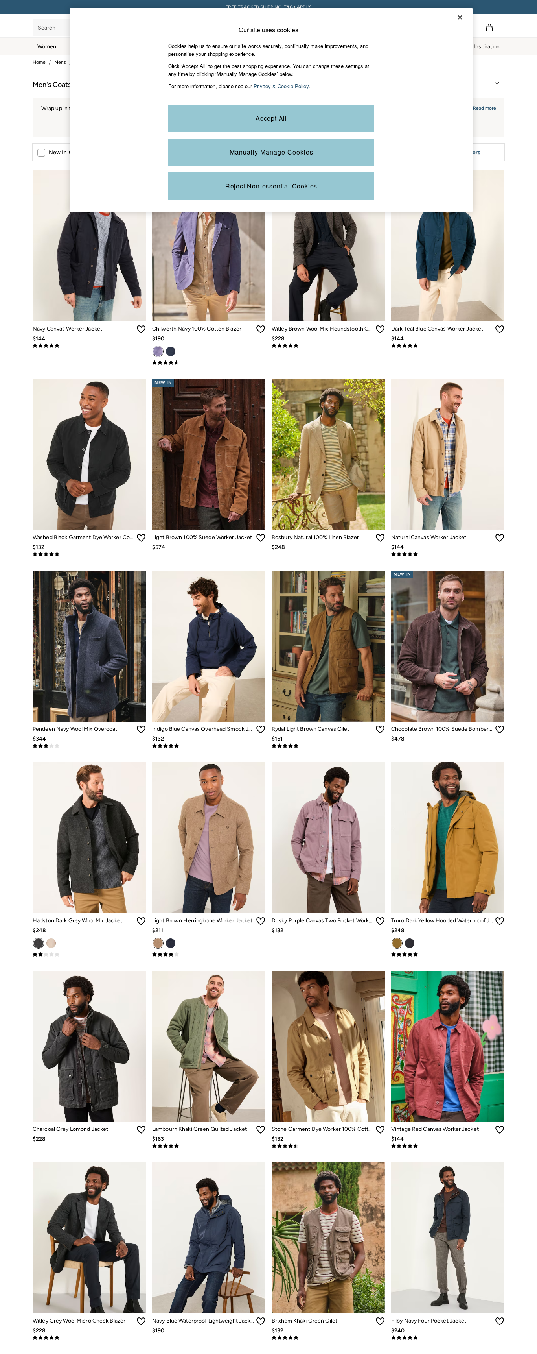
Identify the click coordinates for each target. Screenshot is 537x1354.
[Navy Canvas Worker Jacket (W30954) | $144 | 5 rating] (89, 346)
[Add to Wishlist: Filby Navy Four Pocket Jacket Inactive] (499, 1321)
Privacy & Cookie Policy (281, 86)
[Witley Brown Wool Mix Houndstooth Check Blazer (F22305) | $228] (328, 245)
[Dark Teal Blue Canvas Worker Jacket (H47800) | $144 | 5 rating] (447, 346)
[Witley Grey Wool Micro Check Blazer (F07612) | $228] (89, 1237)
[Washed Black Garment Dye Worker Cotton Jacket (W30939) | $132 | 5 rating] (89, 554)
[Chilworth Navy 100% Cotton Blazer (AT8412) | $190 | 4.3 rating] (208, 363)
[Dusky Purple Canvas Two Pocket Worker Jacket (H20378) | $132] (328, 837)
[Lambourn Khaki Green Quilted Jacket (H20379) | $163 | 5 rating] (208, 1146)
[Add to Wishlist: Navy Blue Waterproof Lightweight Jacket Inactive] (260, 1321)
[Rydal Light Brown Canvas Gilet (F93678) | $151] (328, 646)
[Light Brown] (158, 943)
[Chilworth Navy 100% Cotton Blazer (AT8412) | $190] (208, 245)
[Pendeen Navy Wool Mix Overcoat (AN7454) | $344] (89, 646)
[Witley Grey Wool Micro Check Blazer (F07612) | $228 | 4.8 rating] (89, 1338)
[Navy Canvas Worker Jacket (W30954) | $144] (89, 245)
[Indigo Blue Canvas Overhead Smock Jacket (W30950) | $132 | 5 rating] (208, 746)
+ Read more (482, 107)
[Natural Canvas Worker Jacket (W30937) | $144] (447, 454)
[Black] (409, 943)
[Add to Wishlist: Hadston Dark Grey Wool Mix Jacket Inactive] (141, 921)
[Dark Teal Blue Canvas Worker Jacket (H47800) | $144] (447, 245)
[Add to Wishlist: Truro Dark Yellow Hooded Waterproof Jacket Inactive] (499, 921)
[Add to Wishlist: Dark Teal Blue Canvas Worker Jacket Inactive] (499, 329)
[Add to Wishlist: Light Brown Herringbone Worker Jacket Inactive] (260, 921)
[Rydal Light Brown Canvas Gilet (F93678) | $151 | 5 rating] (328, 746)
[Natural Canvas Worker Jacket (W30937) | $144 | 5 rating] (447, 554)
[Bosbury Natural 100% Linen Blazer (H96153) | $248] (328, 454)
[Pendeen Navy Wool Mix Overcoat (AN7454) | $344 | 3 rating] (89, 746)
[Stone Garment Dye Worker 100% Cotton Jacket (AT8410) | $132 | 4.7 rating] (328, 1146)
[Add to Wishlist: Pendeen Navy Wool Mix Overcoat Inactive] (141, 729)
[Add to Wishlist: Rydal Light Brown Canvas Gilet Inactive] (380, 729)
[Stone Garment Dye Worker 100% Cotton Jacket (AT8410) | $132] (328, 1046)
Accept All (271, 118)
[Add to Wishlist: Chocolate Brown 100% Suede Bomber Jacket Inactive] (499, 729)
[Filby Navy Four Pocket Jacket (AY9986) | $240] (447, 1237)
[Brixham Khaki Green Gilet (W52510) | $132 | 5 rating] (328, 1338)
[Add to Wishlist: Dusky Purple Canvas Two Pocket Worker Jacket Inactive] (380, 921)
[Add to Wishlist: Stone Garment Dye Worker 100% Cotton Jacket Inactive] (380, 1129)
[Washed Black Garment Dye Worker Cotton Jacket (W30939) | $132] (89, 454)
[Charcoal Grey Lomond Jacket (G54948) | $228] (89, 1046)
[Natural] (51, 943)
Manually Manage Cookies (271, 152)
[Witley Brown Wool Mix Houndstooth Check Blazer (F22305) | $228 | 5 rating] (328, 346)
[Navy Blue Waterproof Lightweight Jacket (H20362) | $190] (208, 1237)
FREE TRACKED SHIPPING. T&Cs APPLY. (268, 7)
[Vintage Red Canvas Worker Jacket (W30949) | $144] (447, 1046)
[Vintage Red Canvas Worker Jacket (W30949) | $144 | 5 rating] (447, 1146)
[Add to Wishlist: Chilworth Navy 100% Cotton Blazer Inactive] (260, 329)
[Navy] (158, 351)
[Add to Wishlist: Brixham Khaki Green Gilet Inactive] (380, 1321)
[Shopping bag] (489, 27)
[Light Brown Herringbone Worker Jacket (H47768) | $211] (208, 837)
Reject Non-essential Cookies (271, 185)
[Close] (460, 17)
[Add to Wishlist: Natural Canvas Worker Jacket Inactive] (499, 538)
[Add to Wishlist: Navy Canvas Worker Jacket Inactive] (141, 329)
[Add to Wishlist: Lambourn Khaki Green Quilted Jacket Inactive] (260, 1129)
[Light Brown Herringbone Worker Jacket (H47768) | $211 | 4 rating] (208, 954)
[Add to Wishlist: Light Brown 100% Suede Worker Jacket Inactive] (260, 538)
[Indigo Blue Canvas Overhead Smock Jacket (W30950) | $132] (208, 646)
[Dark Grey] (38, 943)
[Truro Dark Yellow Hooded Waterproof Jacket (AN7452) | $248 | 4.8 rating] (447, 954)
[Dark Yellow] (397, 943)
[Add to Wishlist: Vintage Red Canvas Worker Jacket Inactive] (499, 1129)
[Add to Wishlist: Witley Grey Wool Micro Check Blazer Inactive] (141, 1321)
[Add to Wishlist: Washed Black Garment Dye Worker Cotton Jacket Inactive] (141, 538)
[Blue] (170, 351)
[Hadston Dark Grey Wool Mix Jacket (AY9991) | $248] (89, 837)
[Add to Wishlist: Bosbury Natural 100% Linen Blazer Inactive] (380, 538)
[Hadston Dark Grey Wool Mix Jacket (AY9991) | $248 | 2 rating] (89, 954)
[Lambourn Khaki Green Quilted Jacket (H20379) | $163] (208, 1046)
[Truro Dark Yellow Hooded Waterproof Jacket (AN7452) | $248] (447, 837)
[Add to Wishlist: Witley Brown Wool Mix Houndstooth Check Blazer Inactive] (380, 329)
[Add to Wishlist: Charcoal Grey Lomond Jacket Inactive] (141, 1129)
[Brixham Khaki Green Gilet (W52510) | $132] (328, 1237)
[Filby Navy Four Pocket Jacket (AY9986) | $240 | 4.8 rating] (447, 1338)
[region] (271, 110)
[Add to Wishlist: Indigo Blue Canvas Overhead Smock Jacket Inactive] (260, 729)
